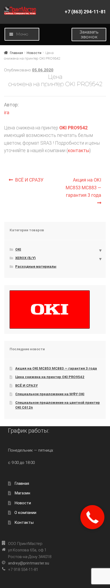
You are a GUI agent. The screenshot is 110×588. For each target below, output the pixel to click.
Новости (34, 53)
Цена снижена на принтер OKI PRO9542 (49, 377)
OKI (18, 249)
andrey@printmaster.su (28, 563)
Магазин (22, 493)
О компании (25, 512)
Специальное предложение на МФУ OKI (49, 394)
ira (6, 112)
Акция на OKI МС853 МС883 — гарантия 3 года (83, 187)
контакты (78, 150)
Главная (16, 53)
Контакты (24, 522)
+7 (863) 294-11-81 (85, 11)
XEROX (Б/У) (25, 258)
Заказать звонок (89, 34)
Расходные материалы (35, 266)
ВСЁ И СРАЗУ (30, 180)
